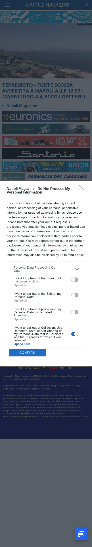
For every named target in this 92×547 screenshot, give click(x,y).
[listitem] (46, 269)
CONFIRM (27, 352)
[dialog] (46, 273)
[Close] (83, 189)
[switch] (74, 280)
